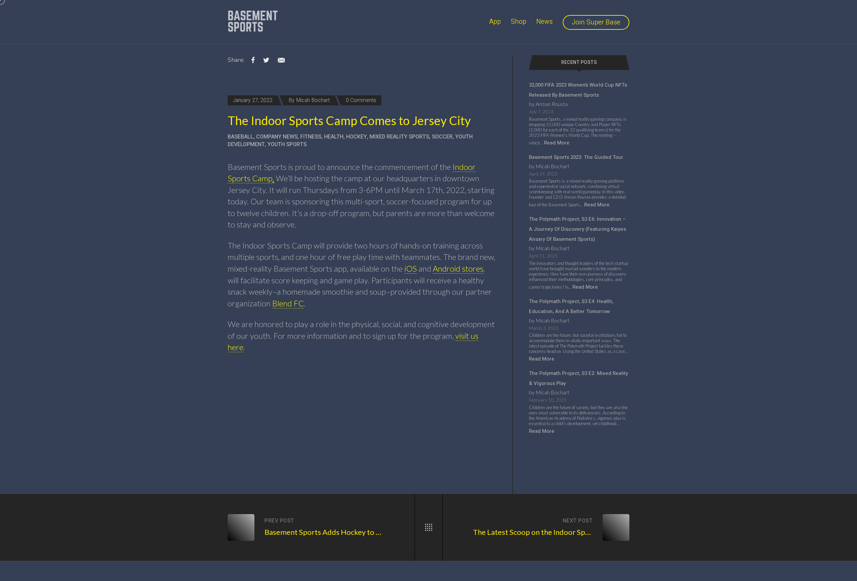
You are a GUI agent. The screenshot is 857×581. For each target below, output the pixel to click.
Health (333, 137)
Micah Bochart (313, 100)
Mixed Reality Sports (399, 137)
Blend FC (288, 303)
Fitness (310, 137)
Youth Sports (287, 144)
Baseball (240, 137)
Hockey (356, 137)
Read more (556, 143)
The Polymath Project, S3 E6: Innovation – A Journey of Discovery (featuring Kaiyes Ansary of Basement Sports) (577, 229)
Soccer (442, 137)
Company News (277, 137)
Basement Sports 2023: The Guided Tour (576, 157)
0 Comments (361, 100)
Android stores (458, 268)
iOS (410, 268)
